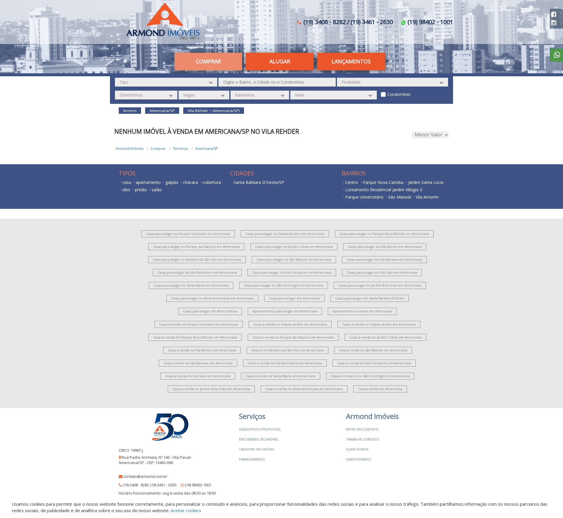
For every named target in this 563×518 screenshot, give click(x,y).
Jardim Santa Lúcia (425, 182)
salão (157, 189)
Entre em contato (362, 429)
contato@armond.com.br (145, 476)
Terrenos (180, 148)
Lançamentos (351, 61)
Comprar (158, 148)
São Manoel (399, 197)
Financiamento (252, 459)
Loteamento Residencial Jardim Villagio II (383, 189)
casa (126, 182)
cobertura (212, 182)
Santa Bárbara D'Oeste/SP (259, 182)
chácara (190, 182)
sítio (126, 189)
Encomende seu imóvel (259, 439)
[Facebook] (553, 14)
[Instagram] (553, 23)
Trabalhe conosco (362, 439)
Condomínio (399, 94)
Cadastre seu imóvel (257, 449)
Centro (351, 182)
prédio (141, 189)
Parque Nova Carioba (383, 182)
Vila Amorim (427, 197)
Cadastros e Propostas (259, 429)
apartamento (148, 182)
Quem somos (357, 449)
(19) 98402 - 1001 (429, 22)
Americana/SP (206, 148)
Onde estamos (358, 459)
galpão (171, 182)
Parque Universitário (364, 197)
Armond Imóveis (129, 148)
